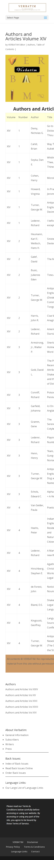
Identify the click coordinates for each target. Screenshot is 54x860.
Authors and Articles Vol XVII (21, 701)
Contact (35, 851)
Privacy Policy (13, 846)
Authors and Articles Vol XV (20, 695)
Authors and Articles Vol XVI (21, 712)
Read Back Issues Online (19, 768)
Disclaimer (32, 842)
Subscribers (12, 739)
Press (8, 748)
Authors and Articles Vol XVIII (21, 706)
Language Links (19, 851)
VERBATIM (18, 842)
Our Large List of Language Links (24, 787)
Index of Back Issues (16, 763)
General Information (16, 735)
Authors (31, 44)
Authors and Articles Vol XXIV (21, 689)
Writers (9, 744)
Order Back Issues (15, 772)
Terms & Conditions (34, 846)
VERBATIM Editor (16, 44)
